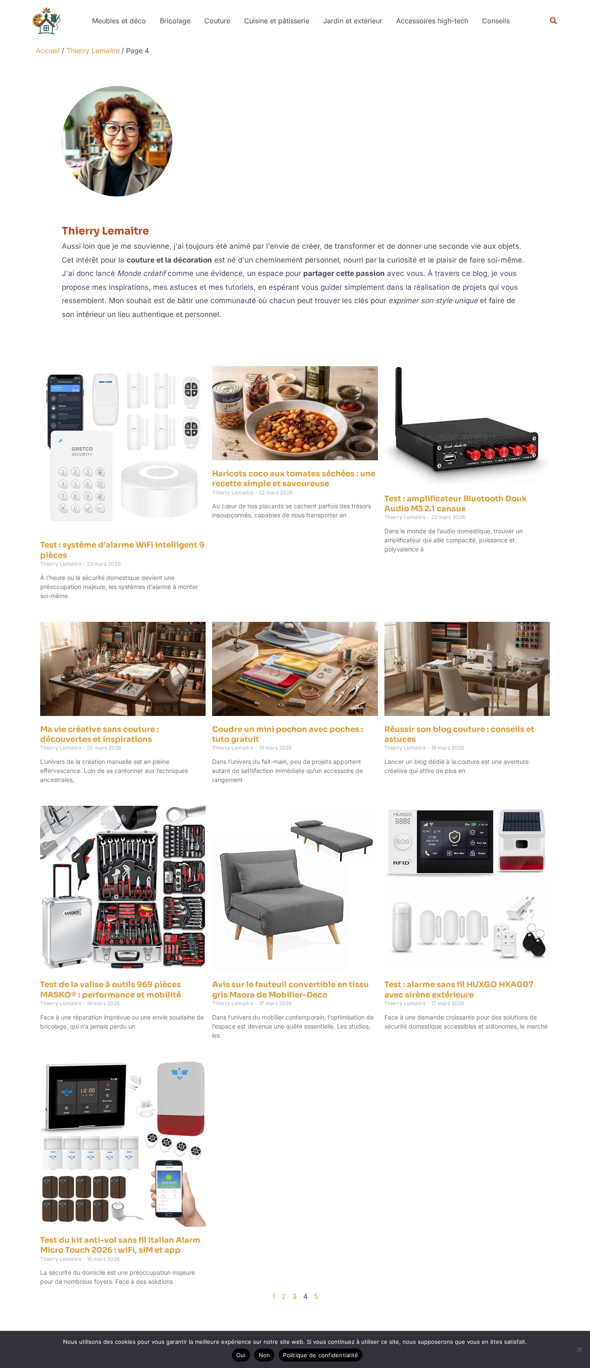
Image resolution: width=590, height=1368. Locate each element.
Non (264, 1355)
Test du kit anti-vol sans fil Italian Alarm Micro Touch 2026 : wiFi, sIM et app (120, 1245)
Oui (241, 1355)
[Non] (579, 1349)
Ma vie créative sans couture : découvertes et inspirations (99, 734)
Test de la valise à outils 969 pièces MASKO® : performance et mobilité (110, 989)
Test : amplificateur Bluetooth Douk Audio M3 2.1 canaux (455, 503)
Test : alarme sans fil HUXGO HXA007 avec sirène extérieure (458, 989)
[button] (554, 21)
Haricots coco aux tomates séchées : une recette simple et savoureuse (293, 478)
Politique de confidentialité (320, 1355)
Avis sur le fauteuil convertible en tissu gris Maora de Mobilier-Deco (290, 989)
